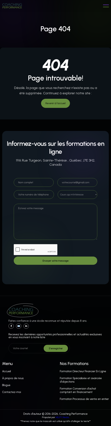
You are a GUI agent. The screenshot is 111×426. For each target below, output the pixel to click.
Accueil (6, 371)
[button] (106, 6)
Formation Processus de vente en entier (84, 399)
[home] (12, 6)
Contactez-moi (11, 392)
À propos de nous (13, 378)
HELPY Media (62, 417)
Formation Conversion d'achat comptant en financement (78, 390)
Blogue (6, 385)
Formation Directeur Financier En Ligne (83, 371)
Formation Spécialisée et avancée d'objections (81, 380)
